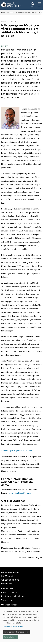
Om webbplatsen (9, 605)
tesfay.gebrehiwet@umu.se (19, 493)
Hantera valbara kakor (13, 627)
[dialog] (21, 624)
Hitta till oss (6, 583)
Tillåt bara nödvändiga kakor (16, 632)
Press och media (9, 592)
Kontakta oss (7, 588)
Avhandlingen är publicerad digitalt (16, 450)
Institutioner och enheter (12, 596)
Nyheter (10, 12)
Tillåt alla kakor (10, 637)
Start (3, 12)
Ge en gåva (6, 600)
